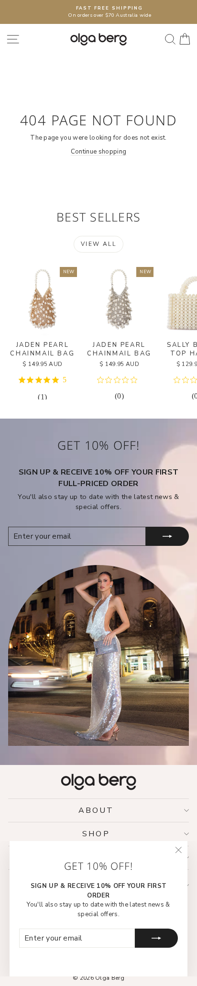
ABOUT (96, 810)
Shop (96, 834)
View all (98, 244)
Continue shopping (99, 151)
